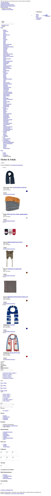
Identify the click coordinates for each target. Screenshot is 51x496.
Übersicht (5, 474)
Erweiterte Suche (5, 25)
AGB (4, 439)
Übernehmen (3, 365)
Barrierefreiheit (6, 435)
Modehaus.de (8, 493)
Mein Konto (37, 15)
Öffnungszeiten (6, 416)
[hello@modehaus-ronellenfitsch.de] (2, 485)
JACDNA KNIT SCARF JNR (19, 187)
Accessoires (5, 155)
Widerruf (5, 436)
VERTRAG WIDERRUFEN (7, 490)
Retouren (5, 433)
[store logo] (7, 9)
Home (4, 152)
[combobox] (8, 24)
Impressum (5, 418)
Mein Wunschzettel (39, 17)
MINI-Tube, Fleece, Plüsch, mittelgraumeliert (17, 214)
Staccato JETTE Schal (15, 352)
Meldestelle (5, 419)
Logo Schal (12, 324)
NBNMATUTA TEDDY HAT (14, 268)
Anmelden (38, 19)
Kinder (4, 154)
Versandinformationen (7, 432)
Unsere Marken (6, 446)
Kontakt (5, 415)
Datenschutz (5, 434)
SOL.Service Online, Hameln (18, 493)
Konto (2, 150)
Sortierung (3, 165)
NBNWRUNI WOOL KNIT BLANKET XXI (17, 296)
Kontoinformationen (7, 476)
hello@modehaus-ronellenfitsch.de (10, 425)
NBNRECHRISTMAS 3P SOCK (14, 242)
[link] (39, 11)
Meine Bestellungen (7, 478)
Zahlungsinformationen (8, 438)
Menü (2, 27)
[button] (9, 194)
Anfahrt (4, 444)
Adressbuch (5, 477)
